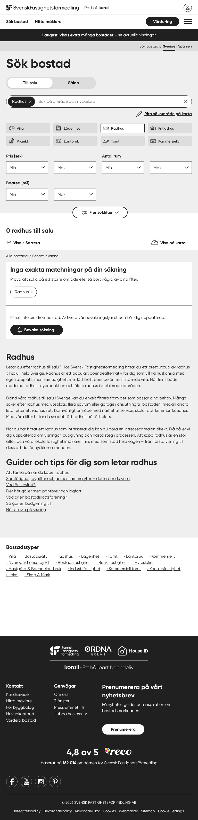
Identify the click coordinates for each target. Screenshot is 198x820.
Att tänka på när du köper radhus (37, 472)
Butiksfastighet (112, 562)
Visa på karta (173, 242)
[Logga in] (188, 8)
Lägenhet (90, 556)
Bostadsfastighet (74, 562)
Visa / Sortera (26, 242)
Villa (12, 556)
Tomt (113, 556)
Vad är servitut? (21, 484)
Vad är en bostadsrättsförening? (36, 497)
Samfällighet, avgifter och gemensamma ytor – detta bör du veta (68, 478)
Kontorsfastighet (165, 568)
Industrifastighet (85, 568)
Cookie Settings (171, 811)
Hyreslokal (144, 562)
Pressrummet (66, 707)
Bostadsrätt (35, 556)
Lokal (13, 574)
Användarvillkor (88, 811)
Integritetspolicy (28, 811)
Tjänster (61, 700)
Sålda (73, 82)
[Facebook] (12, 781)
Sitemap (148, 811)
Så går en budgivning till (28, 503)
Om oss (61, 694)
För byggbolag (20, 707)
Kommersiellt (163, 556)
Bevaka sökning (39, 329)
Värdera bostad (21, 720)
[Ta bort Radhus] (30, 292)
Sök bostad (17, 21)
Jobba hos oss (68, 713)
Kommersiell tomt (125, 568)
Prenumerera (123, 729)
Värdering (162, 21)
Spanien (185, 46)
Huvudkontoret (20, 713)
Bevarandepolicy (58, 811)
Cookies (110, 811)
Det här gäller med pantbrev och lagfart (43, 490)
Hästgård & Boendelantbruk (35, 568)
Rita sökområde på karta (168, 113)
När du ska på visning (26, 509)
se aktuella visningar (137, 35)
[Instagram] (40, 781)
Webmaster (129, 811)
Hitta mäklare (19, 700)
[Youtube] (26, 781)
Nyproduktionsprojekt (29, 562)
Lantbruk (134, 556)
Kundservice (17, 694)
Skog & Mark (38, 574)
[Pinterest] (55, 781)
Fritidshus (64, 556)
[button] (188, 22)
